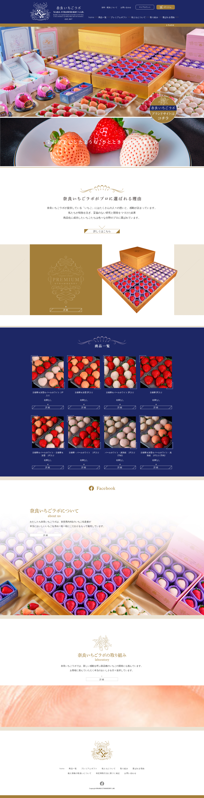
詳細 (45, 535)
